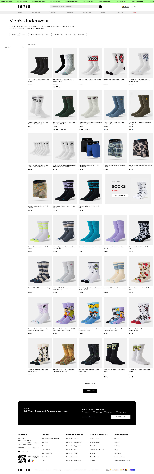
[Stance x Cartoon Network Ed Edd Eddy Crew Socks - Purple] (65, 312)
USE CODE (16, 1)
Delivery (117, 446)
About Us (120, 12)
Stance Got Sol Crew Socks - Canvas (115, 288)
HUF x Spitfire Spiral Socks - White (90, 80)
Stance (57, 34)
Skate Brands (94, 457)
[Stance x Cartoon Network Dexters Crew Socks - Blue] (90, 312)
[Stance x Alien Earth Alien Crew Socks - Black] (90, 353)
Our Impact (45, 446)
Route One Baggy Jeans (74, 442)
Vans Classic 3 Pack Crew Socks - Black (39, 80)
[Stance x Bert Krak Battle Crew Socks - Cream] (40, 353)
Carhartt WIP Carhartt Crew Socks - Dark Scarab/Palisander (64, 123)
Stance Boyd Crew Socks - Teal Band (89, 206)
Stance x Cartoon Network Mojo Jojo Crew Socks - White (38, 329)
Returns (116, 442)
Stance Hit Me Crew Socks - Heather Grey (62, 288)
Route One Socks (35, 34)
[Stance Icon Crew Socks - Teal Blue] (90, 230)
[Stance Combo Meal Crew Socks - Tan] (141, 271)
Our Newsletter (47, 453)
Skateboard (87, 12)
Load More (90, 391)
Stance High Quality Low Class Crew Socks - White (90, 288)
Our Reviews (46, 449)
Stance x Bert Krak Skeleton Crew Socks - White (140, 329)
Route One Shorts (72, 449)
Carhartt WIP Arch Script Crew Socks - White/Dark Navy (38, 123)
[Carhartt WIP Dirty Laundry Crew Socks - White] (141, 63)
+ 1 (65, 129)
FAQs (116, 449)
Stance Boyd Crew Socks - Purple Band (64, 206)
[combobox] (76, 6)
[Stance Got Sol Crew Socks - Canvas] (115, 271)
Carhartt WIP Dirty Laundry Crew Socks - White (139, 80)
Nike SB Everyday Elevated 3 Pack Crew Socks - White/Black (64, 165)
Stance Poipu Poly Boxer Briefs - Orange (38, 206)
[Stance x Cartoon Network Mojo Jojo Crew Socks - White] (40, 312)
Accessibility (67, 470)
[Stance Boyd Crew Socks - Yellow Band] (40, 230)
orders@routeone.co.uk (28, 448)
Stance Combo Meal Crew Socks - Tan (140, 288)
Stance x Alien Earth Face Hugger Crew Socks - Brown (64, 370)
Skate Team (46, 457)
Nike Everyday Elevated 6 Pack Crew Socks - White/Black (38, 165)
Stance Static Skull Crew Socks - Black (139, 247)
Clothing (53, 12)
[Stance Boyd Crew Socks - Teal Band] (90, 189)
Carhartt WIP (68, 34)
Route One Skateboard (73, 460)
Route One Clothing (72, 438)
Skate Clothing (95, 442)
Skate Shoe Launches (97, 449)
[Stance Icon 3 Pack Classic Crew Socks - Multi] (65, 63)
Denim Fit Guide (119, 457)
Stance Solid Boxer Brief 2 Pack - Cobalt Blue (89, 165)
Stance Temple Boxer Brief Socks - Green (115, 165)
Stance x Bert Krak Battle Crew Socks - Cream (38, 370)
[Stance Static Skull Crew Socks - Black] (141, 230)
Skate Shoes (36, 12)
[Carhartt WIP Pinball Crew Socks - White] (141, 353)
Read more (40, 28)
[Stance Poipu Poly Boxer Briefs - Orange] (40, 189)
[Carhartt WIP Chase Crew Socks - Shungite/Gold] (141, 105)
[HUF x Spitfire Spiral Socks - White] (90, 63)
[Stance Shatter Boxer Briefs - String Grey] (141, 148)
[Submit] (100, 6)
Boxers (14, 34)
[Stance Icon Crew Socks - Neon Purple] (115, 230)
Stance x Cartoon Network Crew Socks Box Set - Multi (114, 329)
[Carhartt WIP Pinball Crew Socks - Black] (115, 353)
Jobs (43, 460)
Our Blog (45, 442)
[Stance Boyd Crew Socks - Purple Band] (65, 189)
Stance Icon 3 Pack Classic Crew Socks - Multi (63, 80)
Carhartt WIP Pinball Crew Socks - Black (115, 370)
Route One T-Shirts (72, 453)
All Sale (92, 460)
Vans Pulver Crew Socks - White (114, 80)
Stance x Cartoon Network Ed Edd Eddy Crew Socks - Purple (64, 329)
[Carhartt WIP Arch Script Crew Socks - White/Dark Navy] (40, 105)
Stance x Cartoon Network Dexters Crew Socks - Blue (90, 329)
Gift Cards (117, 453)
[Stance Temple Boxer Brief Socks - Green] (115, 148)
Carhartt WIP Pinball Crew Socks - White (140, 370)
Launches (104, 12)
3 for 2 (47, 34)
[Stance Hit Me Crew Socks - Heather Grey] (65, 271)
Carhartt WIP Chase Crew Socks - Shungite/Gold (140, 123)
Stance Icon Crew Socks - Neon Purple (114, 247)
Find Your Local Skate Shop (50, 438)
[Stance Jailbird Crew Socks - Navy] (40, 271)
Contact (116, 438)
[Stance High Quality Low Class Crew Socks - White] (90, 271)
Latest (20, 12)
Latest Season (94, 438)
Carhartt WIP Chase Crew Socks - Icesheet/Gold (114, 123)
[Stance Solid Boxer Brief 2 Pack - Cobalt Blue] (90, 148)
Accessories (69, 12)
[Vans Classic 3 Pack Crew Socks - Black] (40, 63)
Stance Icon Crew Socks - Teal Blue (90, 247)
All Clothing (81, 34)
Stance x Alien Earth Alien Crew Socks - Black (89, 370)
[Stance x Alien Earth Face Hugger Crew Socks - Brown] (65, 353)
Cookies (49, 470)
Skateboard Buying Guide (122, 460)
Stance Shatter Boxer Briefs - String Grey (140, 165)
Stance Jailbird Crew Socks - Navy (39, 288)
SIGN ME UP (120, 417)
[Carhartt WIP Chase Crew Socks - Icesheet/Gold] (115, 105)
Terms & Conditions (39, 470)
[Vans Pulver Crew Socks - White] (115, 63)
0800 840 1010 (24, 441)
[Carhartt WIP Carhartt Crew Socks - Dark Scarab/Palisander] (65, 105)
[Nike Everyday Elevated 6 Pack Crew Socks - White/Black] (40, 148)
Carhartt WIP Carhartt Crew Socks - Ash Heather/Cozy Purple (90, 123)
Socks (23, 34)
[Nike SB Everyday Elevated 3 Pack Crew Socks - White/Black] (65, 148)
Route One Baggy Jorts (73, 446)
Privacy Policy (57, 470)
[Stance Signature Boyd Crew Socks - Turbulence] (65, 230)
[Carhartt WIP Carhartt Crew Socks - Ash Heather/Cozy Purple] (90, 105)
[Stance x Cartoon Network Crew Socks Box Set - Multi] (115, 312)
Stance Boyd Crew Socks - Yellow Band (39, 247)
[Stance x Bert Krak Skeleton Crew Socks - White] (141, 312)
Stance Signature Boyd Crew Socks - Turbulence (65, 247)
